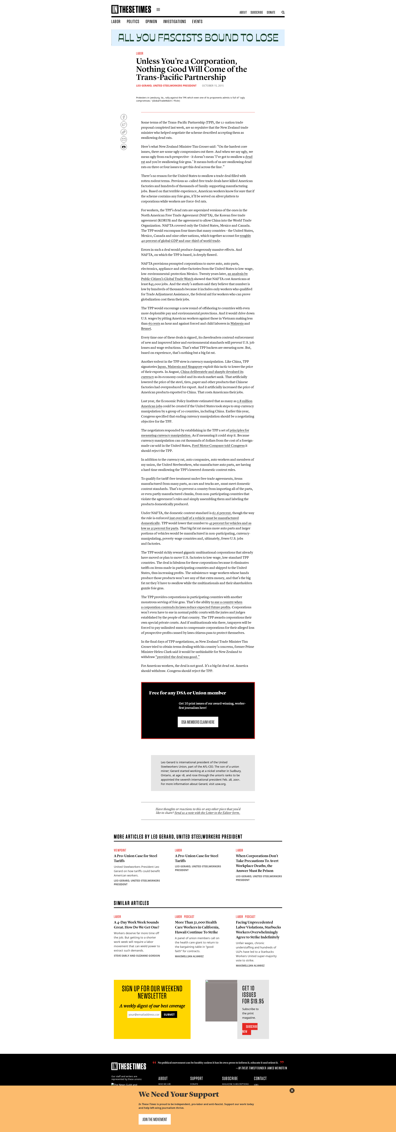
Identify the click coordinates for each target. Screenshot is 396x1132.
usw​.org (220, 784)
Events (197, 21)
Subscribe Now (250, 1029)
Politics (133, 21)
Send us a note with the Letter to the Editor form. (207, 813)
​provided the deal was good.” (177, 657)
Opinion (151, 21)
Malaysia (237, 323)
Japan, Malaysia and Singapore (180, 366)
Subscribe (257, 12)
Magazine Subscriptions (235, 1084)
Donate (271, 12)
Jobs (256, 1084)
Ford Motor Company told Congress (218, 445)
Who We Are (164, 1084)
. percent (221, 513)
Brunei (146, 328)
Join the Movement (154, 1119)
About (243, 12)
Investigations (174, 21)
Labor (116, 21)
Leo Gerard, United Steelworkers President (166, 85)
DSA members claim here (198, 722)
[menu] (158, 10)
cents (154, 323)
